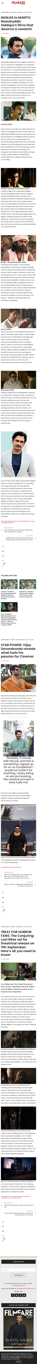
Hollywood (19, 926)
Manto (16, 521)
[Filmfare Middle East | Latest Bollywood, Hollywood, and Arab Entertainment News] (18, 3)
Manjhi (11, 521)
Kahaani (6, 521)
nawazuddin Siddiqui (24, 521)
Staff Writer (5, 33)
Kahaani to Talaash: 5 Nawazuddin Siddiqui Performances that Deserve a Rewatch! (26, 594)
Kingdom (7, 867)
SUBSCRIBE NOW (18, 1275)
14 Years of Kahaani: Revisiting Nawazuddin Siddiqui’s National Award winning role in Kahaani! (8, 595)
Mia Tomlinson (14, 1196)
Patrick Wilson (23, 1196)
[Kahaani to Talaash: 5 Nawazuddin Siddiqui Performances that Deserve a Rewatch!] (27, 584)
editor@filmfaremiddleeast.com (26, 1288)
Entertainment (5, 12)
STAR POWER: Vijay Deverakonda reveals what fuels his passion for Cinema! (18, 651)
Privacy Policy (15, 1357)
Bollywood (13, 12)
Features (20, 12)
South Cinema (20, 639)
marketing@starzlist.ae (18, 1285)
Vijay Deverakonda (15, 867)
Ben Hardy (7, 1196)
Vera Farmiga (17, 1198)
